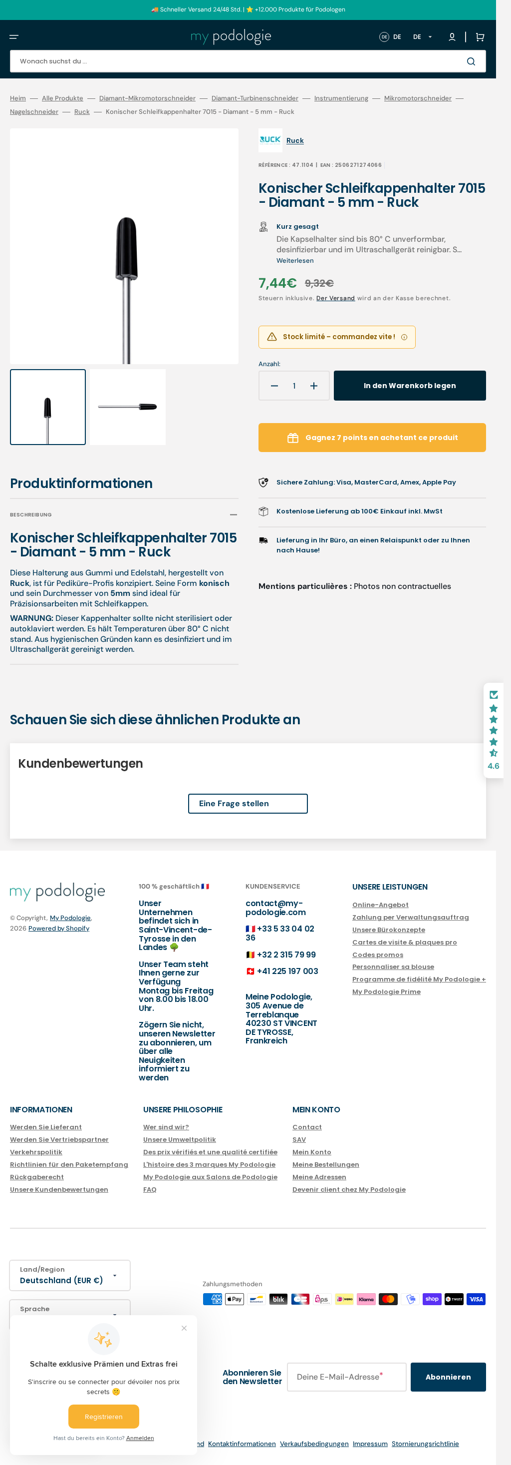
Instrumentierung (341, 98)
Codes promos (377, 954)
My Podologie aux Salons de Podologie (210, 1176)
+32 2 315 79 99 (286, 954)
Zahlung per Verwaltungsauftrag (410, 917)
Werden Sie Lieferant (46, 1127)
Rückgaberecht (37, 1176)
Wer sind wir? (166, 1127)
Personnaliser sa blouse (393, 967)
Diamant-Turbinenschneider (255, 98)
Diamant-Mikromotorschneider (147, 98)
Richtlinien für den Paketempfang (69, 1164)
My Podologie (70, 918)
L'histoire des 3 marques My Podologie (209, 1164)
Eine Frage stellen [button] (234, 794)
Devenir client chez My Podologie (349, 1189)
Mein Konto (311, 1152)
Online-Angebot (380, 905)
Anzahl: (269, 364)
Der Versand (335, 298)
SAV (299, 1139)
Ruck (82, 112)
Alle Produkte (62, 98)
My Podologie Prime (386, 991)
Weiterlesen (295, 260)
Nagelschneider (34, 112)
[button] (14, 37)
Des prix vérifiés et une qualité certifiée (210, 1152)
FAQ (150, 1189)
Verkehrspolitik (36, 1152)
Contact (307, 1127)
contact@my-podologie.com (276, 908)
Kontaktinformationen (242, 1444)
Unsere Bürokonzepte (388, 930)
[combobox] (248, 61)
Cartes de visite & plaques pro (404, 942)
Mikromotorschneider (418, 98)
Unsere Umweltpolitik (179, 1139)
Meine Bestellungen (325, 1164)
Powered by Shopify (58, 928)
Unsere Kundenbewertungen (59, 1189)
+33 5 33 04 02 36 (280, 933)
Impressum (370, 1444)
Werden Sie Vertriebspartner (59, 1139)
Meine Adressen (319, 1176)
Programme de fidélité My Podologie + (419, 979)
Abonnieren (448, 1377)
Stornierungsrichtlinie (425, 1444)
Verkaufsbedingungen (314, 1444)
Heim (18, 98)
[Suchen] (473, 61)
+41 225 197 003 (287, 971)
